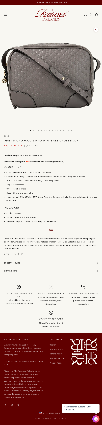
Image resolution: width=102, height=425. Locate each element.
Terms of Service (57, 358)
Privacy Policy (56, 363)
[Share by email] (22, 254)
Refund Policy (56, 354)
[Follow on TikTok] (24, 405)
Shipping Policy (56, 349)
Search (53, 345)
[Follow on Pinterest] (18, 405)
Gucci (7, 136)
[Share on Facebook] (12, 254)
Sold (51, 230)
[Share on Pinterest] (19, 254)
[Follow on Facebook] (5, 405)
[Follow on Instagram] (11, 405)
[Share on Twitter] (15, 254)
